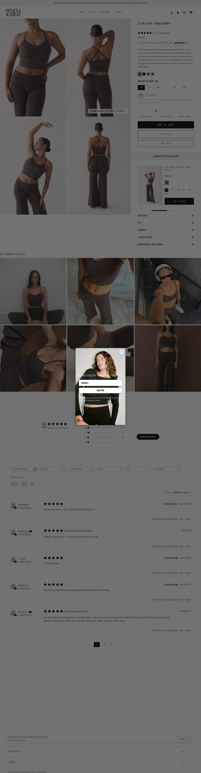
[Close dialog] (121, 352)
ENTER (100, 390)
